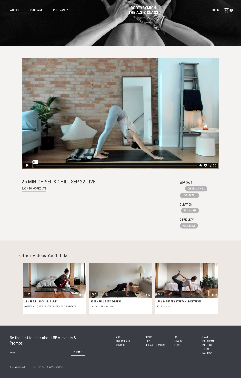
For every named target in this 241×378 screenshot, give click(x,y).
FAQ (175, 337)
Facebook (207, 353)
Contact (120, 345)
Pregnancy (60, 10)
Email (205, 337)
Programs (36, 10)
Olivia (53, 367)
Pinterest (207, 345)
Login (215, 10)
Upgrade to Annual (155, 345)
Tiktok (205, 349)
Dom (61, 367)
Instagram (208, 341)
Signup (148, 337)
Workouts (16, 10)
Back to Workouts (34, 188)
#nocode (45, 367)
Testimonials (123, 341)
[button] (62, 10)
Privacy (178, 341)
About (119, 337)
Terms (177, 345)
